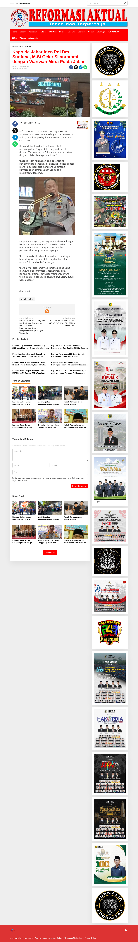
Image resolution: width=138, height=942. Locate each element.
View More (50, 552)
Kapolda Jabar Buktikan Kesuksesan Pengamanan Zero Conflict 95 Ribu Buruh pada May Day (68, 347)
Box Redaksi (58, 938)
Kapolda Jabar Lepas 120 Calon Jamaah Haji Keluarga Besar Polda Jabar (67, 355)
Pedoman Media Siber (73, 938)
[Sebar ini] (71, 67)
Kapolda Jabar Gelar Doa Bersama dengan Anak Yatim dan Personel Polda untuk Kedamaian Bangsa (69, 372)
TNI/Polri (15, 68)
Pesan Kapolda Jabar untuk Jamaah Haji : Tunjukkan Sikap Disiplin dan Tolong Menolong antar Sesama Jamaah (29, 355)
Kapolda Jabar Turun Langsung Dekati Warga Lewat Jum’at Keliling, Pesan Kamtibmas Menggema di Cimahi (22, 426)
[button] (125, 3)
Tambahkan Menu (22, 3)
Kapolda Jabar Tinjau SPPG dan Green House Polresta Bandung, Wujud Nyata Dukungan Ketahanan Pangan (28, 363)
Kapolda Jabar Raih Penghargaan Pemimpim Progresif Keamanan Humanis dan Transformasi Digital (68, 363)
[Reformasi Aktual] (69, 17)
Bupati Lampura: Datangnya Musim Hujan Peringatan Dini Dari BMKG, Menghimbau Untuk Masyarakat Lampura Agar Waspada (32, 325)
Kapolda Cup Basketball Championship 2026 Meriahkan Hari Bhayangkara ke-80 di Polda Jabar (30, 347)
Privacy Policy (90, 938)
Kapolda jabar (27, 299)
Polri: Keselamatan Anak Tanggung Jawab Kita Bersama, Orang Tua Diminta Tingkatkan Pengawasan (48, 426)
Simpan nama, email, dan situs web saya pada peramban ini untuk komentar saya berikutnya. (48, 479)
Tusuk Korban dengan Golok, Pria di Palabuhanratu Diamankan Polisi (75, 403)
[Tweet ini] (76, 67)
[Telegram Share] (81, 67)
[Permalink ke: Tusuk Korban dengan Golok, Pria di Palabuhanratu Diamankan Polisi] (76, 393)
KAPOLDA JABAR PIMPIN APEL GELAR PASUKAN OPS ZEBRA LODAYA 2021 (62, 322)
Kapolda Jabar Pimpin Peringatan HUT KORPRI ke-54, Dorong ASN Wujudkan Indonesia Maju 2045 (28, 372)
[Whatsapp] (85, 67)
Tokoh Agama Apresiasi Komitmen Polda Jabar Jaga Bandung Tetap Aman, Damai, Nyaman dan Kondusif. (76, 426)
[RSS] (47, 311)
